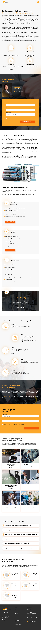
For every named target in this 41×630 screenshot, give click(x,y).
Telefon (7, 107)
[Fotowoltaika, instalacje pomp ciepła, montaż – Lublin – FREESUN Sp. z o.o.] (5, 2)
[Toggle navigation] (38, 2)
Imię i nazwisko (9, 103)
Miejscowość (8, 112)
